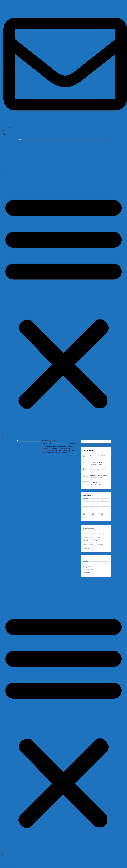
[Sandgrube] (105, 503)
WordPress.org (87, 572)
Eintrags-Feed (87, 567)
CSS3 (100, 533)
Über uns (7, 166)
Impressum (7, 171)
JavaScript (100, 537)
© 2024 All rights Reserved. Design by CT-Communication (16, 864)
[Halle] (96, 509)
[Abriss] (96, 516)
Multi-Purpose (87, 541)
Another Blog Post (48, 441)
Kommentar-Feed (88, 569)
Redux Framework (88, 544)
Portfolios (6, 590)
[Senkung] (87, 509)
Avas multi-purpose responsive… (99, 475)
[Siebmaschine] (105, 509)
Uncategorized (56, 443)
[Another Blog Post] (28, 441)
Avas (85, 533)
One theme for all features (97, 462)
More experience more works (98, 469)
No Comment (65, 443)
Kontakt (6, 169)
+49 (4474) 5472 (4, 860)
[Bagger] (87, 503)
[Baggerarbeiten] (87, 516)
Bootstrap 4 (93, 533)
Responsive (100, 544)
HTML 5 (93, 537)
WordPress (87, 548)
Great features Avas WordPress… (99, 456)
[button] (63, 301)
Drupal (86, 537)
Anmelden (85, 564)
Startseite (7, 164)
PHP (96, 541)
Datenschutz (6, 583)
